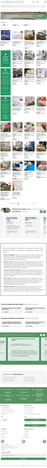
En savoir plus (14, 359)
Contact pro (35, 425)
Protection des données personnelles (9, 447)
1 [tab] (18, 363)
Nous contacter (35, 419)
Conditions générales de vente (8, 446)
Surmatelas (26, 437)
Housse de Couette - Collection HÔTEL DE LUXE (12, 218)
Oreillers (26, 435)
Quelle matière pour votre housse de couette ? (35, 309)
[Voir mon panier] (37, 2)
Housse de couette (28, 429)
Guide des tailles (28, 411)
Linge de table (4, 433)
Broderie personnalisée (29, 407)
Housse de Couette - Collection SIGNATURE (31, 218)
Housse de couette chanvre (29, 377)
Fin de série (3, 437)
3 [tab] (21, 363)
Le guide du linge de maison (7, 409)
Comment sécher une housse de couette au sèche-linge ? (34, 323)
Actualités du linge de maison (7, 411)
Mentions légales (5, 444)
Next (44, 211)
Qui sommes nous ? (5, 405)
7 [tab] (27, 363)
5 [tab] (24, 363)
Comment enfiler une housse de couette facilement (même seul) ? (12, 323)
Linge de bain (4, 431)
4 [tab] (23, 363)
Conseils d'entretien (29, 409)
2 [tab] (20, 363)
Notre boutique (4, 414)
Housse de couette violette (29, 379)
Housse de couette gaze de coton (9, 377)
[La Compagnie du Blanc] (13, 2)
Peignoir (26, 433)
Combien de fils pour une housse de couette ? (11, 309)
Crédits (2, 449)
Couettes (26, 431)
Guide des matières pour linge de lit (32, 414)
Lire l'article (6, 63)
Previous (41, 211)
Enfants (2, 435)
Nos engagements (5, 407)
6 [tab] (26, 363)
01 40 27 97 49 (29, 422)
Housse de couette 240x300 (8, 379)
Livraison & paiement (4, 420)
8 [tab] (29, 363)
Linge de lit (3, 429)
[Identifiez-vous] (33, 2)
